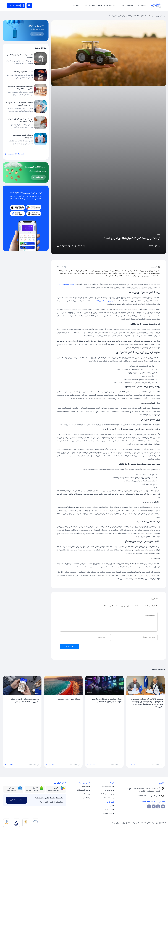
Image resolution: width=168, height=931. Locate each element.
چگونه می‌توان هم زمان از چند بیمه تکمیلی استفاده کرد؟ (20, 87)
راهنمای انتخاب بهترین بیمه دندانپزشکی (23, 136)
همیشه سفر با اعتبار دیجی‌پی (69, 699)
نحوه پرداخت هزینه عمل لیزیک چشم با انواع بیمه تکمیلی (19, 104)
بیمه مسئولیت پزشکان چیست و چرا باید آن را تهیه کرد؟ (20, 120)
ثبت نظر (69, 646)
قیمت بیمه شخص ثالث (65, 284)
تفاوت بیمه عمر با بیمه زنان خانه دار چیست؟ (20, 56)
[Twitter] (154, 806)
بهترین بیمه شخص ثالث (104, 301)
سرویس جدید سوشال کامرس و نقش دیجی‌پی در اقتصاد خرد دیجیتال (25, 700)
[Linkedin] (149, 806)
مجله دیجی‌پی (161, 16)
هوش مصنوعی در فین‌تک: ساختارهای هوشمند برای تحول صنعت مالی (107, 700)
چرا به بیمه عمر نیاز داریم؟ (23, 71)
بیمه (152, 16)
